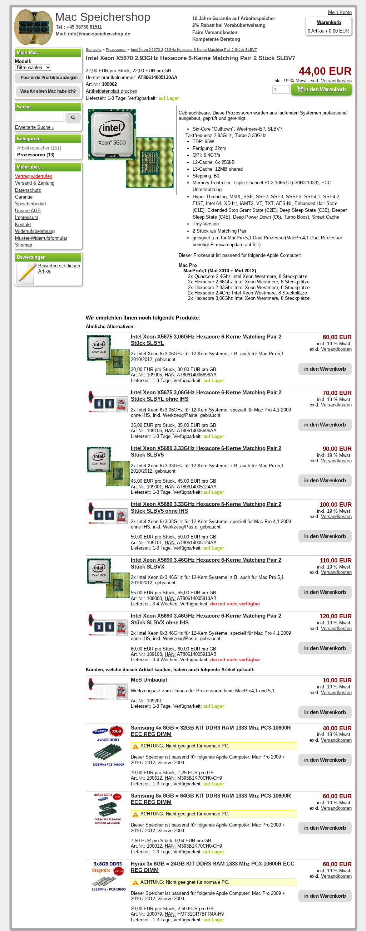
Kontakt (23, 224)
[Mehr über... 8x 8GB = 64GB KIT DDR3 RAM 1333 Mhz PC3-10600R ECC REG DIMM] (108, 823)
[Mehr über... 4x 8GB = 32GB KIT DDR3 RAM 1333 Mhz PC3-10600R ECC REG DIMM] (108, 766)
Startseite (94, 50)
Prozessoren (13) (35, 154)
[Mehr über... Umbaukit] (108, 700)
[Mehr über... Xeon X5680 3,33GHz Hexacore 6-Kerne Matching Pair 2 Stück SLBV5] (108, 486)
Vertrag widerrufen (33, 176)
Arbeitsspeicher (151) (39, 148)
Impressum (26, 217)
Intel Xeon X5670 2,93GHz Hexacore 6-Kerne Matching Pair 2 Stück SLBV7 (194, 50)
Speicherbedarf (30, 203)
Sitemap (23, 245)
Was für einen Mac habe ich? (48, 91)
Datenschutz (28, 190)
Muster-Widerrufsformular (41, 238)
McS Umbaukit (149, 680)
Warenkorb (329, 22)
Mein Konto (340, 12)
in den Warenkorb (324, 89)
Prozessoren (116, 50)
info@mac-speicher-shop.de (99, 33)
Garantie (24, 197)
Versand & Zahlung (34, 183)
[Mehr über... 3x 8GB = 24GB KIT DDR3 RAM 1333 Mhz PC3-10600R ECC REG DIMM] (108, 891)
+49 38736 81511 (84, 27)
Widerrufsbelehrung (35, 231)
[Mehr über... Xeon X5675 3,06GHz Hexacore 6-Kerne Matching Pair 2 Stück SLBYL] (108, 374)
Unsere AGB (28, 210)
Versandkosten (336, 80)
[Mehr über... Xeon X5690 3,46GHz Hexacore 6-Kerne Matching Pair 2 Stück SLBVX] (108, 598)
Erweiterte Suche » (34, 127)
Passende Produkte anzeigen (49, 77)
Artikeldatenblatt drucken (111, 91)
